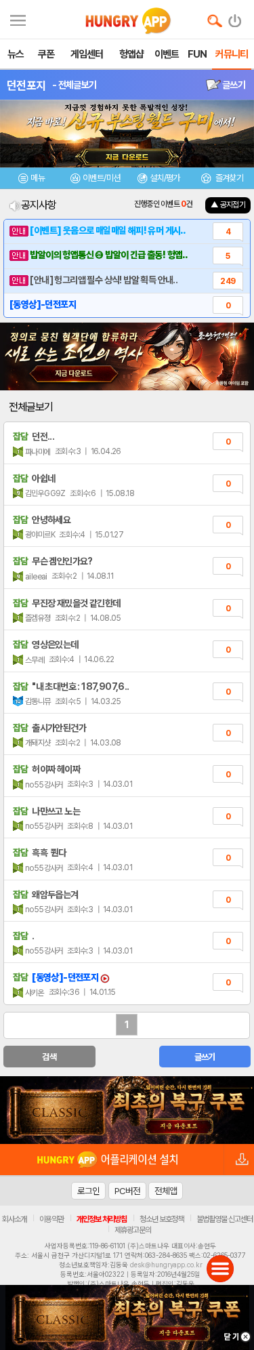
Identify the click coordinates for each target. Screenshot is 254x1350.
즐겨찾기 (228, 178)
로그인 (88, 1190)
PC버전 (127, 1190)
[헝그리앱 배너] (127, 1110)
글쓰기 (233, 84)
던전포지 (26, 85)
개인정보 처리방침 (102, 1219)
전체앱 (165, 1190)
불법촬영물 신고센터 (224, 1219)
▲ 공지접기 (228, 204)
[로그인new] (235, 17)
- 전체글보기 (74, 84)
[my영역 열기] (18, 18)
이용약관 (51, 1219)
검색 (49, 1057)
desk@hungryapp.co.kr (166, 1265)
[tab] (32, 180)
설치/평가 (165, 178)
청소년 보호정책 (162, 1219)
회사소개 (14, 1219)
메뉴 (37, 178)
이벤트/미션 (101, 178)
